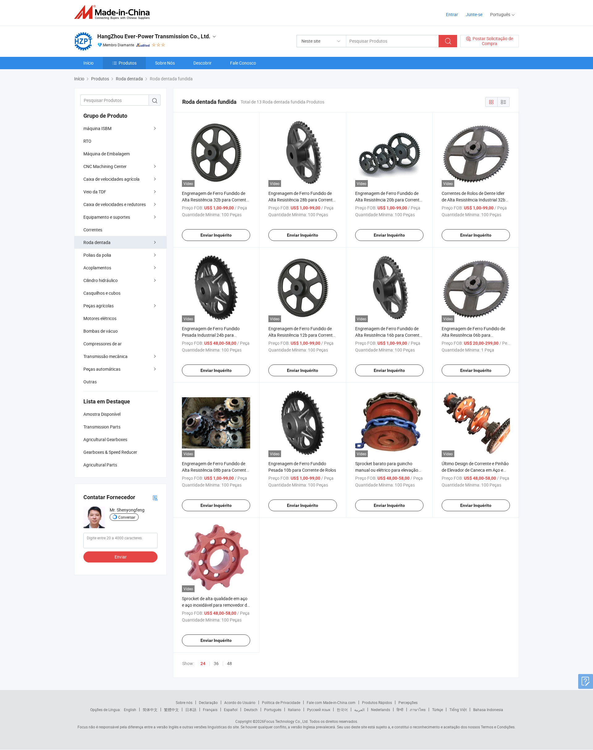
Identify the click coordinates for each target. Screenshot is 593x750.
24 (202, 663)
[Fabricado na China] (114, 12)
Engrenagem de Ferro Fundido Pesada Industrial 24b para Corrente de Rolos (211, 335)
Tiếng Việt (458, 709)
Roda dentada (97, 242)
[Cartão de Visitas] (155, 497)
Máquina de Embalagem (106, 154)
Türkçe (437, 709)
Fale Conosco (243, 63)
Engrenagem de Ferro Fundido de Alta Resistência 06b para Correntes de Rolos (473, 335)
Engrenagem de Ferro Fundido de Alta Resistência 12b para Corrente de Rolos (301, 335)
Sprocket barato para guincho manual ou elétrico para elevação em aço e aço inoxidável (386, 470)
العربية (359, 709)
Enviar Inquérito (216, 235)
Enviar (121, 557)
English (130, 709)
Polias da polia (97, 255)
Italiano (294, 709)
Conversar (126, 517)
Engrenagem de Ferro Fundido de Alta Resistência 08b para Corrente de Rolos (215, 470)
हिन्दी (400, 709)
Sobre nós (184, 702)
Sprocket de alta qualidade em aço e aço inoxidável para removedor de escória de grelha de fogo (215, 605)
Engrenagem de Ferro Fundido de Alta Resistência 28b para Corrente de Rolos (301, 199)
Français (210, 709)
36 (216, 663)
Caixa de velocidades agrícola (111, 179)
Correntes (92, 230)
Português (272, 709)
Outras (90, 382)
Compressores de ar (102, 344)
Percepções (408, 702)
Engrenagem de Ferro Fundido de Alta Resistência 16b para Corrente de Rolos (388, 335)
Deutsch (251, 709)
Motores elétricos (99, 318)
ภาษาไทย (418, 709)
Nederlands (380, 709)
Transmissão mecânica (105, 356)
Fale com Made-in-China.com (331, 702)
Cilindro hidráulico (100, 280)
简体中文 (150, 709)
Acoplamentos (97, 268)
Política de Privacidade (281, 702)
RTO (87, 141)
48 (229, 663)
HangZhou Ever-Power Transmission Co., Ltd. (153, 36)
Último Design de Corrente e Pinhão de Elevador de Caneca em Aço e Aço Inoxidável (475, 470)
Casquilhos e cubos (101, 293)
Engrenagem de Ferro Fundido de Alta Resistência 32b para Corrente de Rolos (215, 199)
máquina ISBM (97, 128)
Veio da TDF (94, 192)
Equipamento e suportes (106, 217)
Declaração (208, 702)
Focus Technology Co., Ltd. (286, 721)
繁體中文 (171, 709)
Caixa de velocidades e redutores (114, 204)
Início (88, 63)
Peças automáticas (101, 369)
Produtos (128, 63)
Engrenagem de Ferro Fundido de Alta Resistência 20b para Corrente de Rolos (388, 199)
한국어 (342, 709)
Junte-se (474, 14)
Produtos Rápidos (377, 702)
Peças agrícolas (98, 306)
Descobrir (202, 63)
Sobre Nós (165, 63)
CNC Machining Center (105, 166)
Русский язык (318, 709)
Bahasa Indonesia (488, 709)
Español (231, 709)
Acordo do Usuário (239, 702)
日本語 (190, 709)
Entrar (452, 14)
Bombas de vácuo (100, 331)
